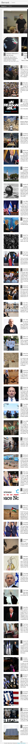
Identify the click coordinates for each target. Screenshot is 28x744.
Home (10, 6)
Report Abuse (22, 743)
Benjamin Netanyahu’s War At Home (12, 54)
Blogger (18, 743)
